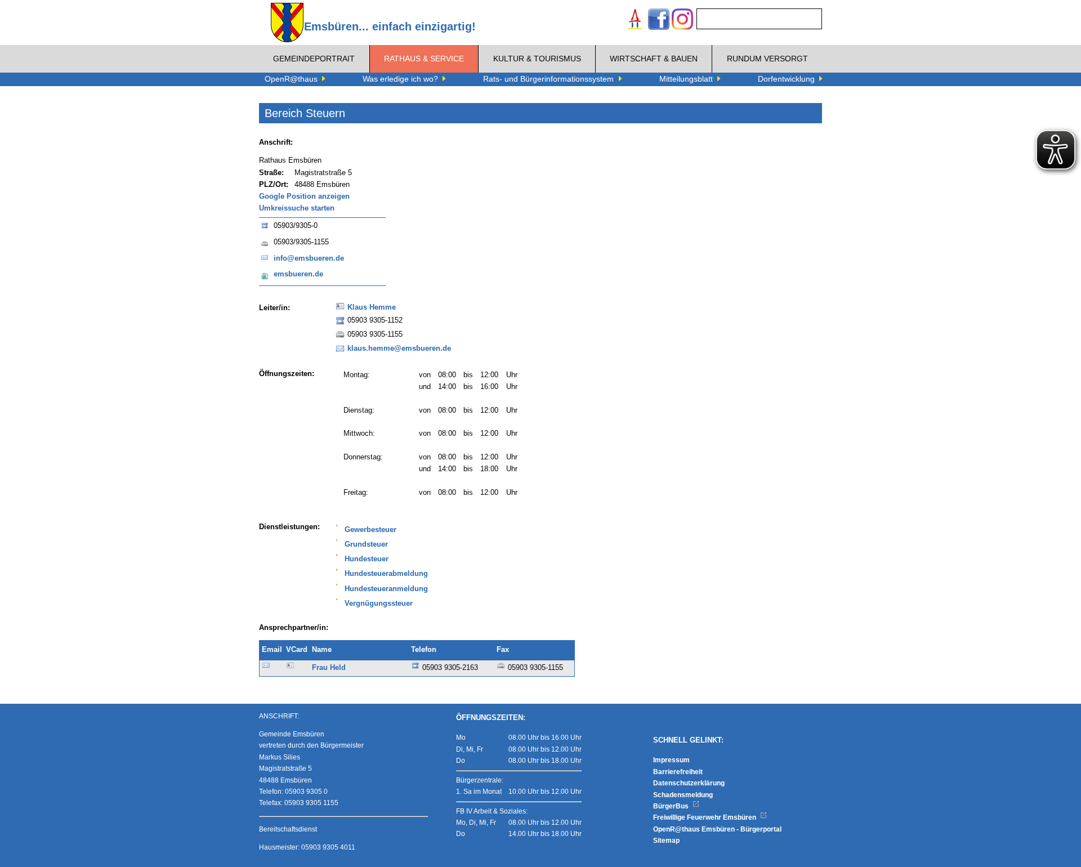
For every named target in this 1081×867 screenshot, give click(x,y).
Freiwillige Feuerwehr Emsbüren (705, 817)
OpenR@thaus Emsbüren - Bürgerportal (717, 829)
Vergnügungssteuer (379, 603)
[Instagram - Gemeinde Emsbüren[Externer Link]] (682, 20)
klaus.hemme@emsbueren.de (399, 348)
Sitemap (666, 840)
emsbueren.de (298, 274)
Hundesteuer (366, 559)
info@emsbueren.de (309, 258)
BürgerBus (671, 806)
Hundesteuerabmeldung (386, 574)
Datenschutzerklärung (689, 783)
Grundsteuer (366, 544)
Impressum (671, 760)
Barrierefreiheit (678, 772)
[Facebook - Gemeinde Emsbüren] (659, 20)
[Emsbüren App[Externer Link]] (635, 20)
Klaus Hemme (371, 307)
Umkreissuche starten (296, 208)
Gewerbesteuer (370, 530)
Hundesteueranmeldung (386, 589)
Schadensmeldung (683, 795)
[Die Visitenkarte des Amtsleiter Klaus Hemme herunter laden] (340, 310)
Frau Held (329, 668)
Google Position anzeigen (304, 196)
